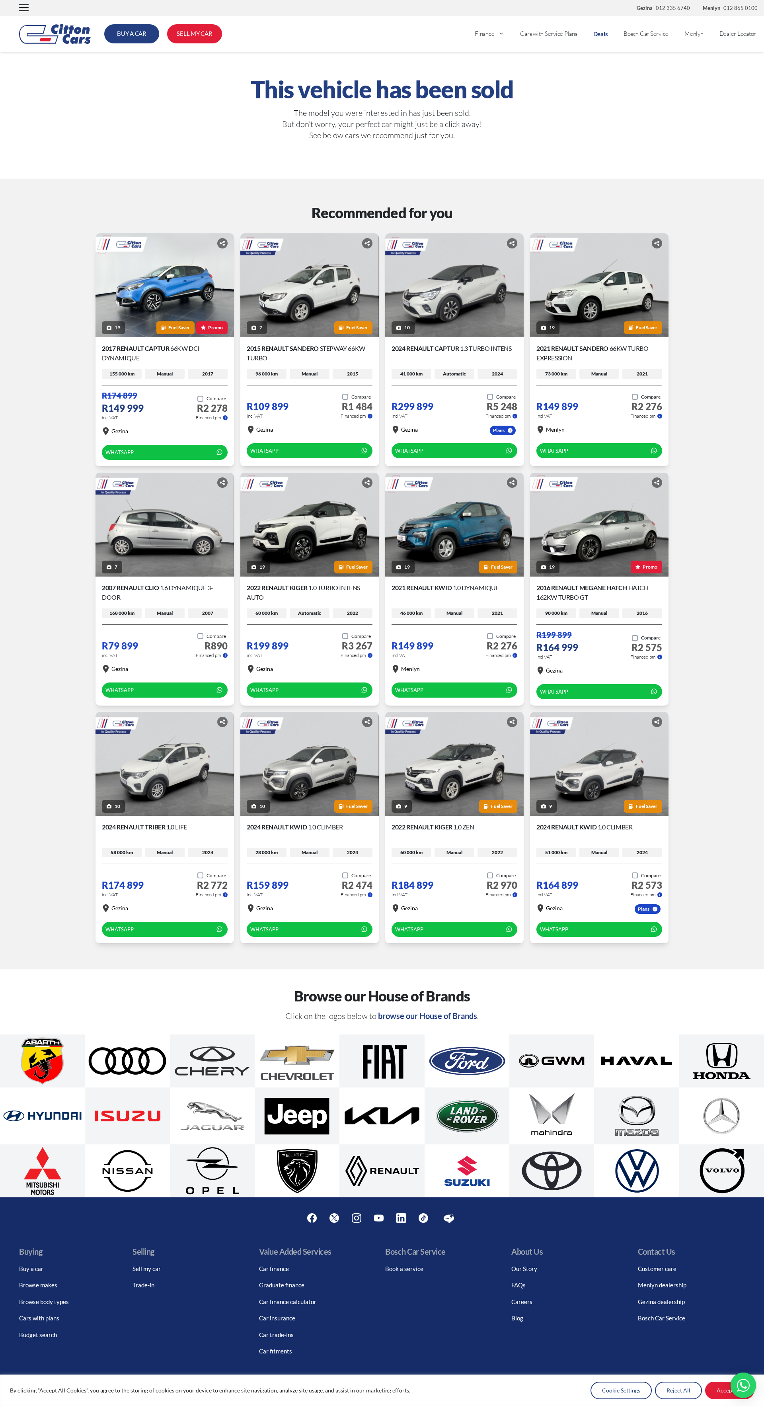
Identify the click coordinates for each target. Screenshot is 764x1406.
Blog (517, 1318)
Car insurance (277, 1318)
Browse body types (44, 1301)
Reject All (678, 1390)
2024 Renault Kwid (295, 827)
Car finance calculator (287, 1301)
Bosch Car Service (646, 33)
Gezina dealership (661, 1301)
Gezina (119, 431)
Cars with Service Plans (548, 33)
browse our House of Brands (427, 1016)
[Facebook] (312, 1218)
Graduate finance (281, 1285)
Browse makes (38, 1285)
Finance (484, 33)
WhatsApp (119, 452)
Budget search (38, 1334)
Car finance (274, 1268)
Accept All (730, 1390)
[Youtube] (379, 1218)
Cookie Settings (621, 1390)
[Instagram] (356, 1218)
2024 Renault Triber (144, 827)
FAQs (518, 1285)
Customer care (657, 1268)
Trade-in (143, 1285)
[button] (24, 8)
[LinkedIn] (401, 1218)
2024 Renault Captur (452, 348)
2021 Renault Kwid (445, 587)
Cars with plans (39, 1318)
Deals (600, 33)
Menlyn (694, 33)
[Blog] (449, 1218)
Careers (521, 1301)
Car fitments (275, 1351)
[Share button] (222, 243)
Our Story (524, 1268)
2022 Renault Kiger (433, 827)
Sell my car (147, 1268)
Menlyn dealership (662, 1285)
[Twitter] (334, 1218)
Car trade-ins (276, 1334)
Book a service (404, 1268)
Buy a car (31, 1268)
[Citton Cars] (55, 34)
